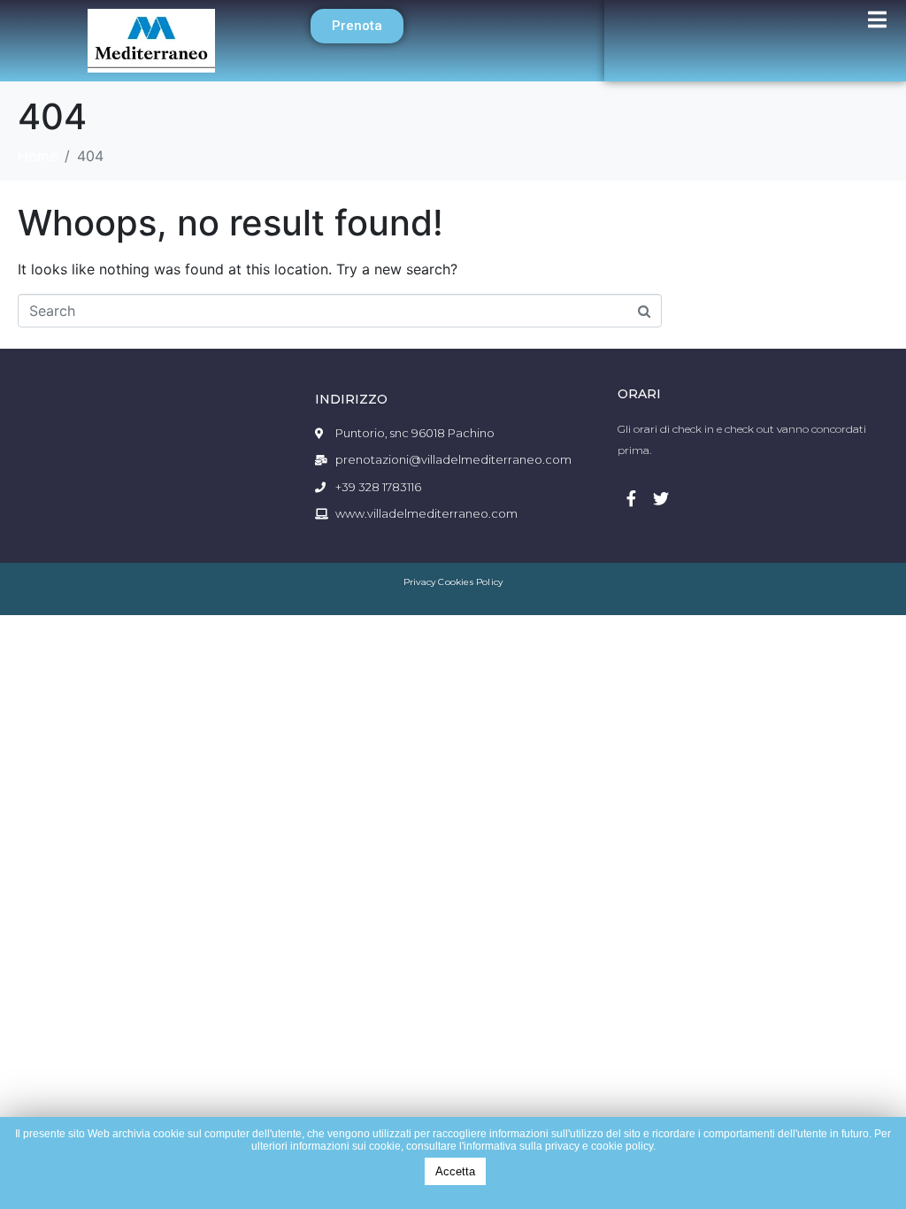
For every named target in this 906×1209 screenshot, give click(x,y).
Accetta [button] (455, 1171)
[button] (357, 26)
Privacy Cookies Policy (453, 582)
